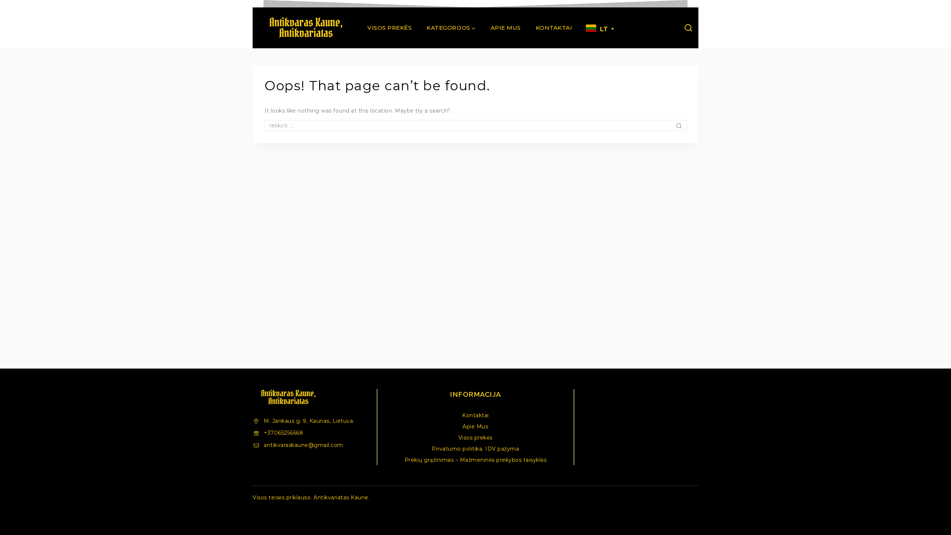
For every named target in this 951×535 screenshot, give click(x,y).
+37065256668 (283, 432)
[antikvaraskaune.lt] (305, 28)
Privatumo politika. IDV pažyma (475, 448)
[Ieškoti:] (475, 125)
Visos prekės (389, 27)
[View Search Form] (688, 27)
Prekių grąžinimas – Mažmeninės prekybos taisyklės (476, 460)
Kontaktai (554, 27)
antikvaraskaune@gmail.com (303, 445)
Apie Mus (506, 27)
